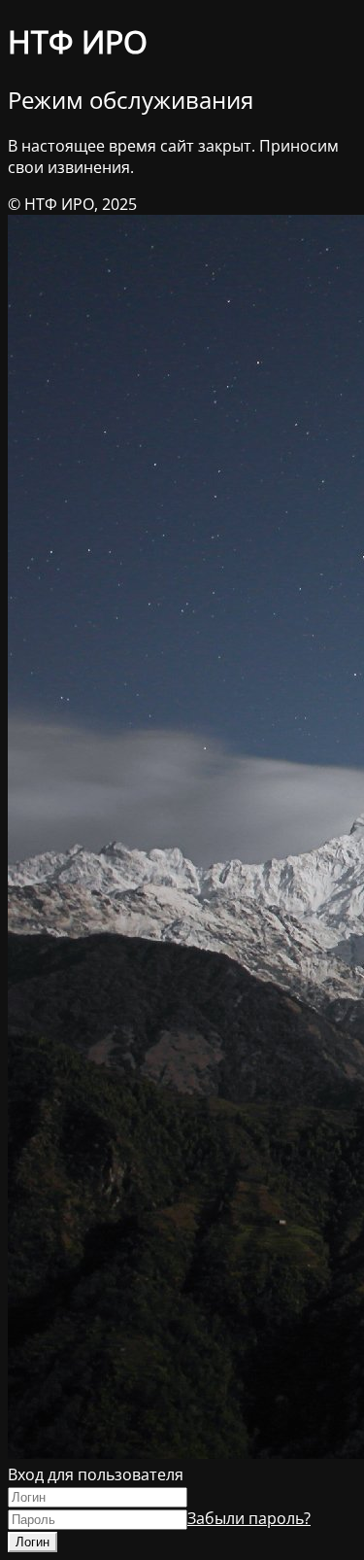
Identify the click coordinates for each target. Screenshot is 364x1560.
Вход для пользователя (95, 1474)
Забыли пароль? (249, 1518)
